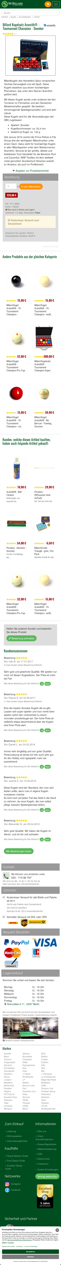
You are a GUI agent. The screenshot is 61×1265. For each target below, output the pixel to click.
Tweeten (45, 1102)
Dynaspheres (29, 1065)
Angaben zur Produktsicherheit (32, 170)
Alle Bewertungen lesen (18, 851)
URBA (25, 1105)
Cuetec (44, 1059)
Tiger (6, 1102)
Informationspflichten (17, 1141)
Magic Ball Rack (48, 1079)
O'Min (43, 1085)
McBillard (45, 1082)
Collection (27, 1059)
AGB (39, 1154)
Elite (43, 1065)
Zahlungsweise (14, 1136)
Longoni (8, 1079)
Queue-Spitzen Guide (17, 1155)
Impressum (42, 1163)
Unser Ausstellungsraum (44, 1137)
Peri (24, 1088)
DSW (25, 1062)
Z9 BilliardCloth (48, 1108)
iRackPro (8, 1073)
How (25, 1070)
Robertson (46, 1094)
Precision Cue (29, 1091)
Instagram (15, 1183)
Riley (25, 1094)
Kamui (7, 1076)
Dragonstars (9, 1062)
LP (24, 1079)
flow (24, 1068)
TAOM (25, 1099)
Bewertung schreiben (22, 638)
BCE (43, 1053)
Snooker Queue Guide (13, 1167)
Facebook (15, 1189)
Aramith (7, 1053)
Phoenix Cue (47, 1088)
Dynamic (8, 1065)
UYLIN (44, 1105)
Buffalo (44, 1056)
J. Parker (27, 1073)
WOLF (25, 1108)
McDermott (9, 1085)
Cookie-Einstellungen (47, 1169)
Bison (6, 1056)
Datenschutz (43, 1158)
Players (7, 1091)
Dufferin (44, 1062)
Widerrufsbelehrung (46, 1149)
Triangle (26, 1102)
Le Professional (48, 1076)
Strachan (45, 1097)
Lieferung (11, 1131)
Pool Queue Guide (16, 1160)
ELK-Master (9, 1068)
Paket (37, 212)
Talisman (8, 1099)
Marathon (8, 1082)
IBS (42, 1070)
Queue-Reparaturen (46, 1144)
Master (26, 1082)
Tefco (43, 1099)
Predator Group (48, 1091)
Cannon (7, 1059)
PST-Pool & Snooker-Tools (10, 1095)
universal (8, 1105)
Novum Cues (29, 1085)
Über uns (41, 1131)
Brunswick (27, 1056)
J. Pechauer (46, 1073)
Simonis (26, 1097)
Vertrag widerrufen (47, 1176)
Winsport (8, 1108)
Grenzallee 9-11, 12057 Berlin (22, 1004)
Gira (43, 1068)
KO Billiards (28, 1076)
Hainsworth (9, 1070)
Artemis (26, 1053)
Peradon (8, 1088)
